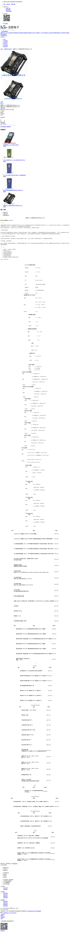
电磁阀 (4, 34)
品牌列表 (5, 46)
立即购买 (8, 126)
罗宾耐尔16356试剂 (48, 32)
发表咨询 (15, 863)
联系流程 (5, 905)
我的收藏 (8, 9)
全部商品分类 (4, 35)
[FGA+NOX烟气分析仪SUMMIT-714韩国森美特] (9, 173)
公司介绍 (5, 887)
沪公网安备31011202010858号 (9, 912)
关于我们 (5, 42)
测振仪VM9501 (32, 32)
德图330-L (3, 32)
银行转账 (5, 893)
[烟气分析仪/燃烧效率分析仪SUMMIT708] (9, 189)
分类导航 (5, 40)
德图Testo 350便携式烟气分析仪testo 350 (12, 205)
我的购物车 (5, 31)
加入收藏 (5, 23)
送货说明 (5, 897)
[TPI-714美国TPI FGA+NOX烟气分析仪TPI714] (9, 158)
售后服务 (5, 901)
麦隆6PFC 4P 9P (39, 32)
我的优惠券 (8, 11)
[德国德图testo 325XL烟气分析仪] (9, 143)
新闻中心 (5, 43)
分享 (2, 103)
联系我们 (5, 889)
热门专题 (5, 45)
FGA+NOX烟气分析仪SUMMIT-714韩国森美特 (14, 175)
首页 (4, 39)
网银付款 (5, 896)
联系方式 (5, 903)
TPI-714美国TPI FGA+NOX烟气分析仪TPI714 (14, 160)
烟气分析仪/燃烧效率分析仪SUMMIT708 (13, 190)
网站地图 (38, 911)
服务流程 (5, 904)
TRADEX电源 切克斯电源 (12, 32)
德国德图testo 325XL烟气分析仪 (11, 144)
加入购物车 (3, 126)
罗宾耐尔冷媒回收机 (23, 32)
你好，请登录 (6, 4)
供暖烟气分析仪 (8, 49)
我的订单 (8, 8)
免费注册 (13, 4)
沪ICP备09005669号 (31, 911)
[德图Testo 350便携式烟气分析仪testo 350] (9, 204)
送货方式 (5, 894)
